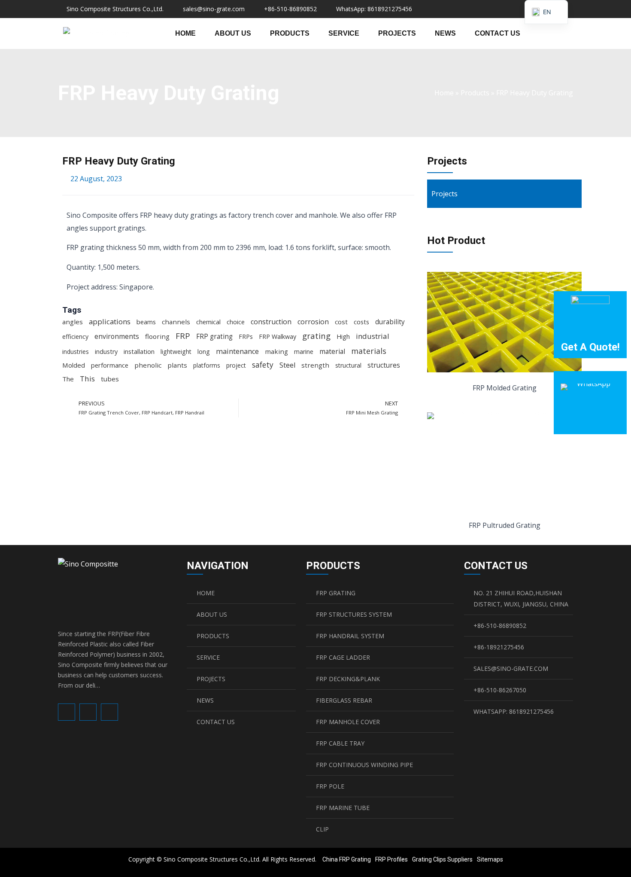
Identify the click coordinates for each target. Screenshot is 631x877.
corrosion (313, 321)
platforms (206, 365)
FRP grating (214, 336)
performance (109, 365)
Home (185, 33)
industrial (372, 336)
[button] (556, 33)
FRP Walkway (277, 336)
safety (262, 365)
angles (72, 321)
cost (341, 321)
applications (109, 321)
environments (116, 336)
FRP (183, 335)
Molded (73, 365)
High (343, 336)
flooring (157, 336)
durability (390, 321)
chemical (208, 321)
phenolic (147, 365)
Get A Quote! (590, 347)
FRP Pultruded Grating (504, 525)
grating (316, 335)
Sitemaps (490, 859)
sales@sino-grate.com (214, 9)
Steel (287, 365)
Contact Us (497, 33)
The (68, 379)
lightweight (176, 351)
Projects (397, 33)
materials (368, 351)
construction (271, 321)
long (203, 351)
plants (177, 365)
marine (303, 351)
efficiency (75, 336)
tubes (110, 379)
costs (361, 321)
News (445, 33)
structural (348, 365)
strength (315, 365)
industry (106, 351)
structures (383, 365)
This (87, 379)
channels (176, 321)
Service (343, 33)
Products (289, 33)
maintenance (237, 351)
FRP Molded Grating (505, 388)
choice (236, 321)
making (276, 351)
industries (75, 351)
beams (146, 321)
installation (139, 351)
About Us (233, 33)
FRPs (246, 336)
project (236, 365)
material (332, 351)
